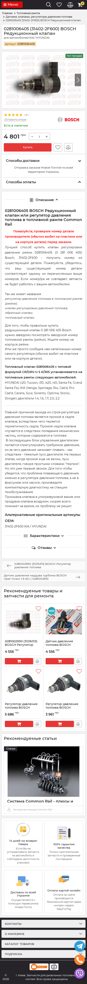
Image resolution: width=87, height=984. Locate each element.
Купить (28, 147)
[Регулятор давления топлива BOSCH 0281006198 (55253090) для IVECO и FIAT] (64, 684)
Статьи (10, 748)
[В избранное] (58, 147)
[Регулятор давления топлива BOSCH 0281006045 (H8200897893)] (23, 684)
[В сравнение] (68, 147)
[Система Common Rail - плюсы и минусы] (43, 771)
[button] (78, 80)
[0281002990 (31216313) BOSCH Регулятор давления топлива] (23, 621)
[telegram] (79, 946)
